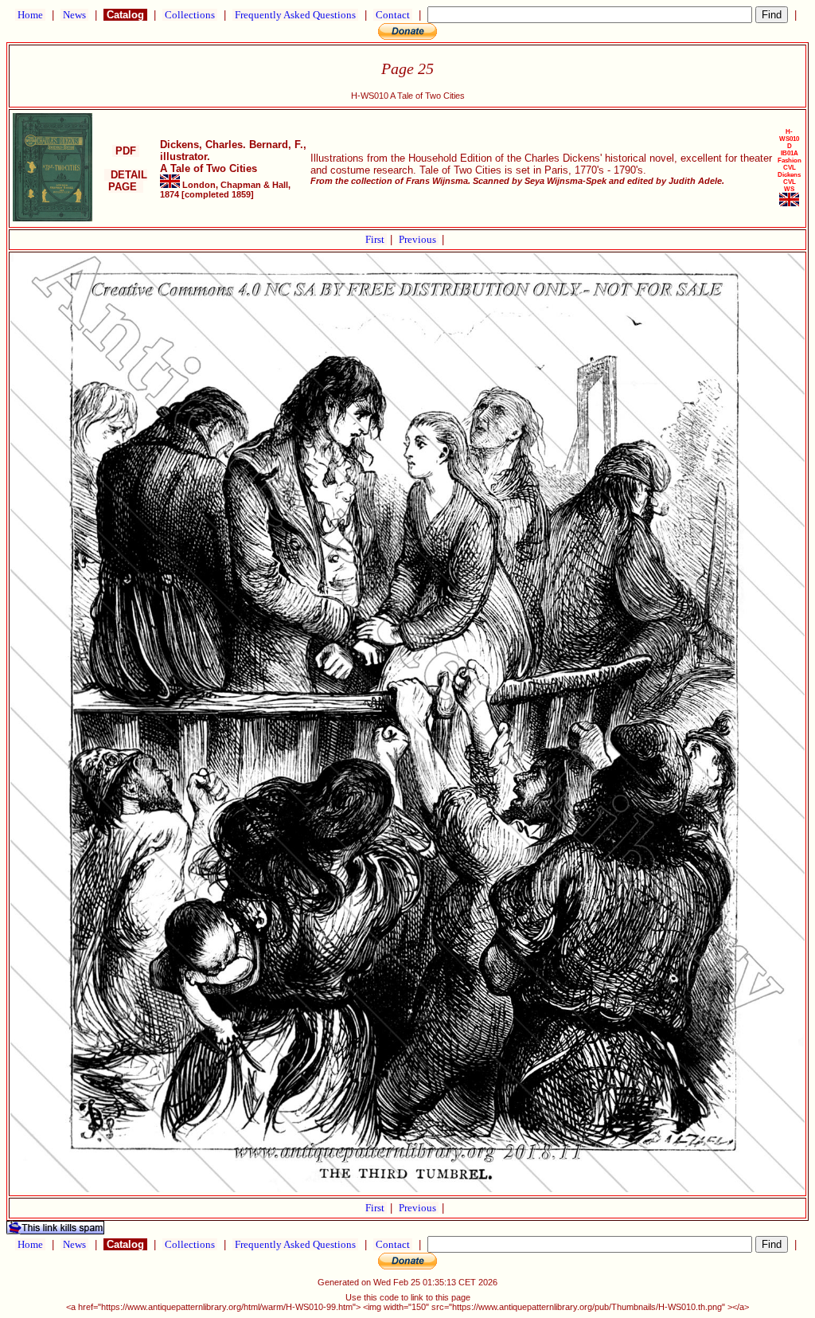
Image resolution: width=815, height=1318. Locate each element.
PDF (125, 151)
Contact (392, 15)
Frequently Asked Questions (295, 15)
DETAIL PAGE (125, 181)
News (74, 15)
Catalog (125, 15)
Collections (189, 15)
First (376, 239)
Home (30, 15)
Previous (419, 239)
